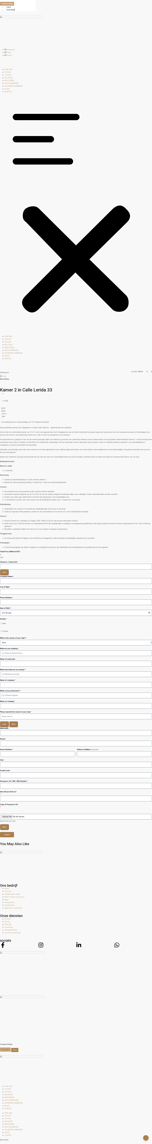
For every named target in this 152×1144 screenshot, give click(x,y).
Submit (7, 835)
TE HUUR (7, 75)
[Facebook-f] (3, 945)
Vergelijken (5, 1049)
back (4, 724)
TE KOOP (7, 72)
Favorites (10, 10)
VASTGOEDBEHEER (11, 83)
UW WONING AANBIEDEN (13, 86)
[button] (76, 215)
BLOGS (7, 89)
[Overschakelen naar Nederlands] (9, 50)
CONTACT (8, 92)
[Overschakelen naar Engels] (7, 52)
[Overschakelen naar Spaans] (8, 55)
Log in (8, 7)
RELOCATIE (8, 78)
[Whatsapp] (117, 945)
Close (15, 1050)
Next (4, 572)
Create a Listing (7, 4)
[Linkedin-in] (79, 945)
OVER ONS (8, 69)
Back (4, 827)
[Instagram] (41, 945)
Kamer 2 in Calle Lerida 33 (26, 390)
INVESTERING (9, 81)
